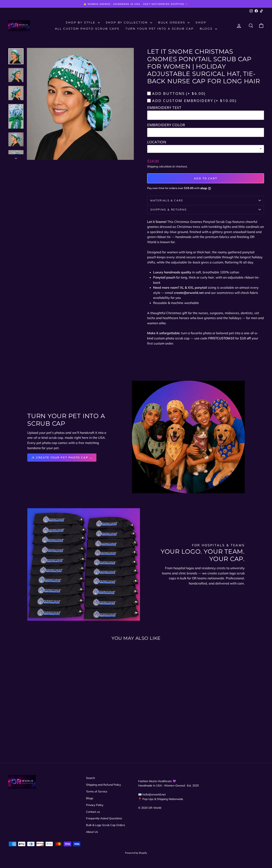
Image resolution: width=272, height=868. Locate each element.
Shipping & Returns (168, 209)
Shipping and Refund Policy (103, 784)
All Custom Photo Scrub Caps (87, 28)
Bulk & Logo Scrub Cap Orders (105, 825)
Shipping (152, 166)
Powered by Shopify (136, 852)
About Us (92, 832)
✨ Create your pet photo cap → (61, 457)
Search (90, 778)
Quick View (38, 710)
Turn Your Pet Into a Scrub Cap (159, 28)
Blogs (207, 28)
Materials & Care (166, 200)
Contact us (93, 812)
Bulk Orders (172, 22)
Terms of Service (96, 791)
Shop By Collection (127, 22)
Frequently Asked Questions (104, 818)
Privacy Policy (94, 805)
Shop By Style (81, 22)
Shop (201, 22)
